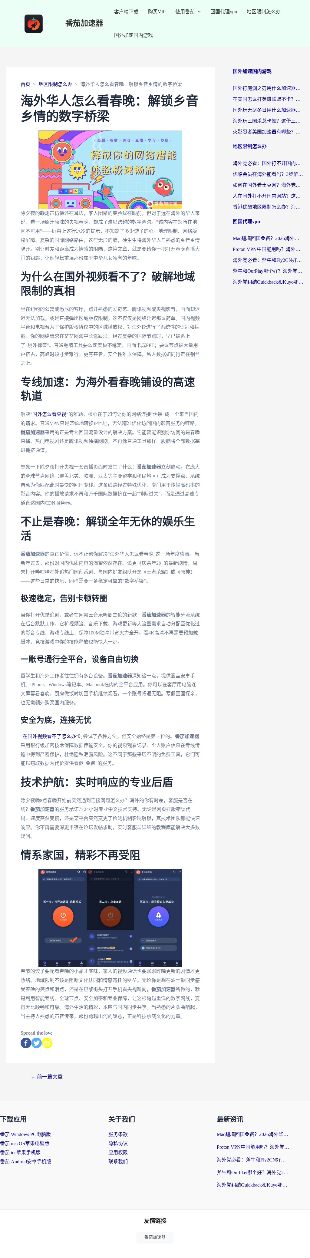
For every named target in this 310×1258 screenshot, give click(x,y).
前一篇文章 (47, 1076)
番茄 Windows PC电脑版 (25, 1134)
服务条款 (118, 1134)
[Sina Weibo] (47, 1043)
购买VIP (157, 11)
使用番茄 (185, 11)
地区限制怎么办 (264, 11)
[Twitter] (36, 1043)
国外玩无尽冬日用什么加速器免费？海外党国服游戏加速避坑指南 (268, 110)
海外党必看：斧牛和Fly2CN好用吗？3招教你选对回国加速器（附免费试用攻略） (268, 260)
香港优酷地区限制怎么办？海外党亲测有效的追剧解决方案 (268, 206)
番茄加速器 (84, 23)
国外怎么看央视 (49, 414)
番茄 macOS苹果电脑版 (24, 1143)
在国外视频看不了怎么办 (49, 736)
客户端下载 (126, 11)
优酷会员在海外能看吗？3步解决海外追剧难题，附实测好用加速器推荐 (268, 174)
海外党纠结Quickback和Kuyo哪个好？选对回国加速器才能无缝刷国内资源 (268, 282)
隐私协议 (118, 1143)
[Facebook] (26, 1043)
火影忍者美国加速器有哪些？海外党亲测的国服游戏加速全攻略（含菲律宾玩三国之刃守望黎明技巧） (268, 131)
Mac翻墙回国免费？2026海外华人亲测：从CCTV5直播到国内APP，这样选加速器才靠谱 (268, 238)
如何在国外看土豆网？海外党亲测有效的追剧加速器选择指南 (268, 185)
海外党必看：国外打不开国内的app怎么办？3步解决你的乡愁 (268, 163)
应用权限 (118, 1152)
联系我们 (118, 1161)
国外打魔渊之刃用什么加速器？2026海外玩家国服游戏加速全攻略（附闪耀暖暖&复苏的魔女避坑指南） (268, 88)
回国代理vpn (223, 11)
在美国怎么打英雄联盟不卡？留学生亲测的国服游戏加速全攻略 (268, 99)
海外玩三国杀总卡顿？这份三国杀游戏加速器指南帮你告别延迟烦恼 (268, 120)
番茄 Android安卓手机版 (25, 1161)
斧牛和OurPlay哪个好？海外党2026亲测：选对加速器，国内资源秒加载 (268, 271)
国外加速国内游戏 (133, 35)
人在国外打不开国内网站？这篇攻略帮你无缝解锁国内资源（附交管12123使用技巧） (268, 196)
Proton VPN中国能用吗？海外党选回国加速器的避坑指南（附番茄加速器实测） (268, 249)
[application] (198, 12)
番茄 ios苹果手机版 (20, 1152)
